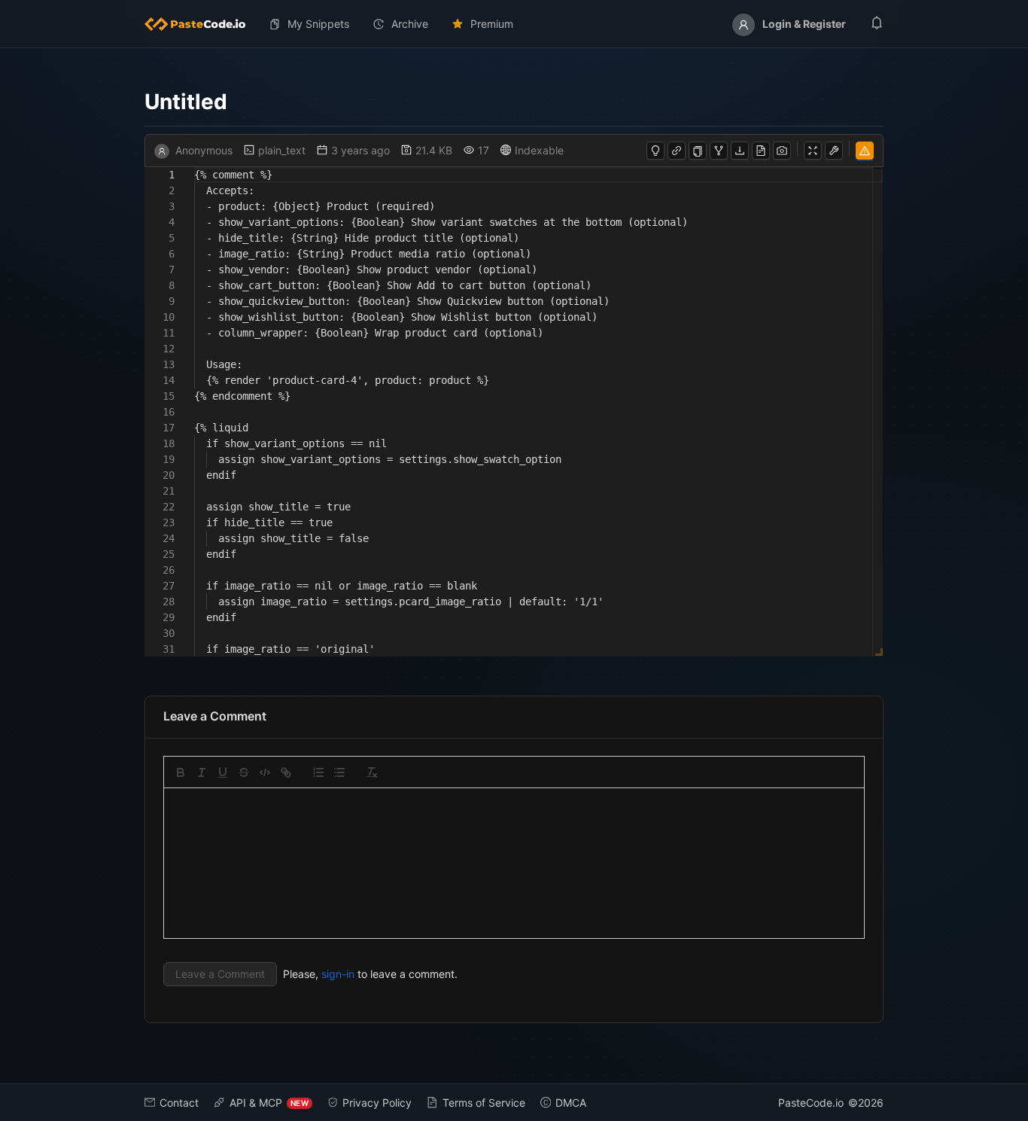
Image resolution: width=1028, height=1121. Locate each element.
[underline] (222, 772)
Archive (409, 23)
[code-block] (264, 772)
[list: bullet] (339, 772)
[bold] (180, 772)
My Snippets (318, 23)
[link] (286, 772)
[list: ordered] (318, 772)
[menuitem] (200, 24)
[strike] (243, 772)
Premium (491, 23)
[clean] (371, 772)
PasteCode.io (811, 1102)
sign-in (337, 973)
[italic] (201, 772)
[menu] (514, 24)
